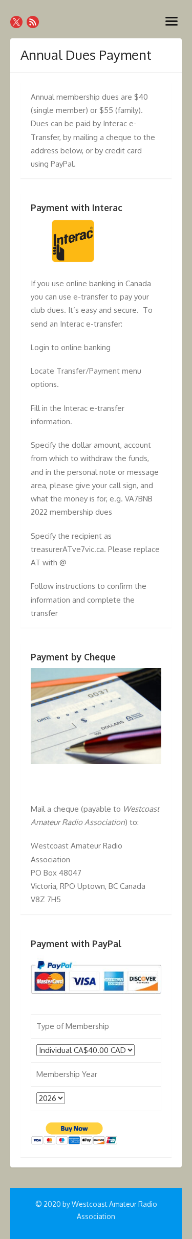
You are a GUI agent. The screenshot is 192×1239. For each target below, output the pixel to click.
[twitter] (16, 22)
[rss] (33, 22)
